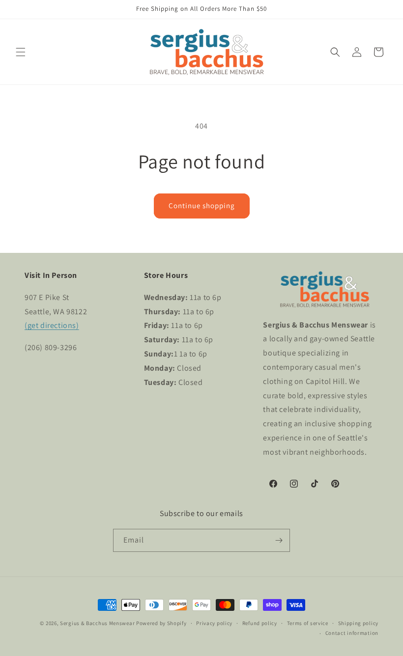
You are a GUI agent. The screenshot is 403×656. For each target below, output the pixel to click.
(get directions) (52, 325)
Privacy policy (214, 623)
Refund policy (259, 623)
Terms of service (307, 623)
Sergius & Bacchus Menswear (97, 623)
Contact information (351, 632)
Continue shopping (202, 205)
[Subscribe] (278, 540)
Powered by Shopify (161, 623)
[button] (20, 52)
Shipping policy (358, 623)
